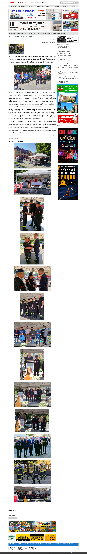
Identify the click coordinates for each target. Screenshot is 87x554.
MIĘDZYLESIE (50, 543)
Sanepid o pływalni (61, 59)
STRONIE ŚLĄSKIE (43, 543)
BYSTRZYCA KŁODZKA (26, 543)
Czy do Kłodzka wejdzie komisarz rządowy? (66, 60)
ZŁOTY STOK (64, 543)
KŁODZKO (12, 543)
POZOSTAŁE (18, 543)
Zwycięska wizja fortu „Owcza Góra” (64, 55)
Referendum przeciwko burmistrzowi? (65, 58)
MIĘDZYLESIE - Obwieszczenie (63, 81)
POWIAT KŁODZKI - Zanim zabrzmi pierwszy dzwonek (68, 78)
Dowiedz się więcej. (56, 552)
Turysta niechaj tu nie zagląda (63, 56)
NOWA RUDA (73, 543)
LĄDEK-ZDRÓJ (13, 510)
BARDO (68, 543)
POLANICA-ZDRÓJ (57, 543)
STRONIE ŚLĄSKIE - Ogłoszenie (64, 74)
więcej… (11, 544)
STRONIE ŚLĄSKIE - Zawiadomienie (64, 79)
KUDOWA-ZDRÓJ (35, 543)
